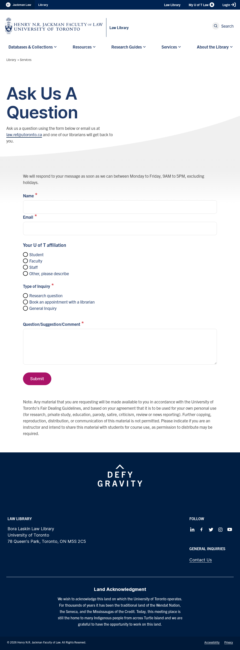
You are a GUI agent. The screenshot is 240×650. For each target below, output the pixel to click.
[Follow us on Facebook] (202, 530)
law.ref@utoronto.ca (24, 134)
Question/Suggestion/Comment (51, 324)
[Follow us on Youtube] (230, 530)
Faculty (35, 260)
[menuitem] (32, 46)
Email (28, 217)
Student (36, 254)
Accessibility (212, 642)
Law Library (172, 5)
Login (226, 5)
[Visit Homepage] (54, 26)
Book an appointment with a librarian (62, 301)
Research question (46, 295)
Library (43, 5)
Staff (33, 267)
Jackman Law (17, 5)
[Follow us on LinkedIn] (192, 530)
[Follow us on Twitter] (211, 530)
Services (25, 59)
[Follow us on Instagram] (220, 530)
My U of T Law (199, 5)
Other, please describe (49, 273)
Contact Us (200, 559)
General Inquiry (42, 308)
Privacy (228, 642)
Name (28, 195)
